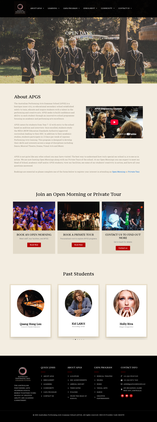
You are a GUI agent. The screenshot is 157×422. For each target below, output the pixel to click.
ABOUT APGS (36, 8)
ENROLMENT (89, 8)
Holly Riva (126, 324)
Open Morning (118, 171)
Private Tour (133, 171)
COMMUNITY (106, 8)
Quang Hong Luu (30, 324)
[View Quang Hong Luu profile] (30, 321)
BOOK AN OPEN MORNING (34, 234)
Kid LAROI (78, 323)
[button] (11, 310)
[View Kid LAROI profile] (78, 320)
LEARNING (52, 8)
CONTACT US (123, 8)
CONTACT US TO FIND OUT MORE (123, 236)
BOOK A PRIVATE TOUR (78, 234)
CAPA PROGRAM (70, 8)
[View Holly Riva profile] (126, 321)
